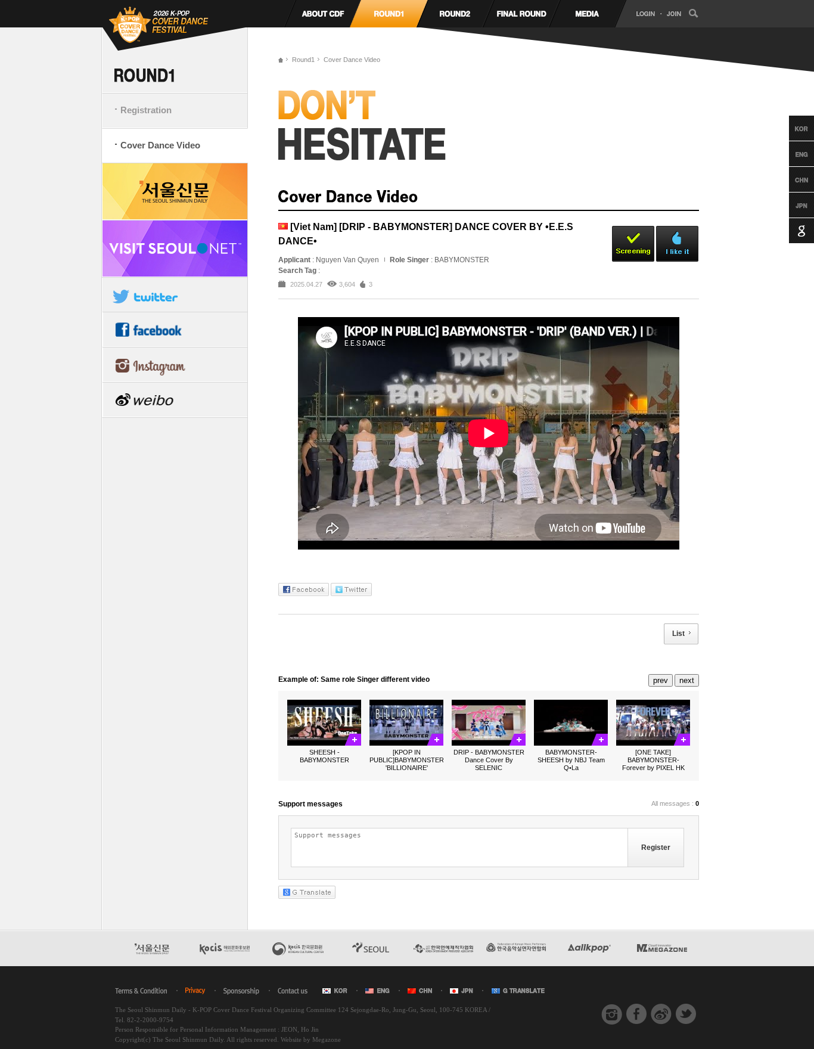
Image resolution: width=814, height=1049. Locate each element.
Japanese (790, 205)
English (790, 153)
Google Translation (790, 230)
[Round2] (455, 13)
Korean (790, 128)
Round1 (303, 59)
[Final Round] (521, 13)
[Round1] (389, 13)
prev (660, 680)
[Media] (587, 13)
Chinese (790, 179)
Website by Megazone (311, 1039)
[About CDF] (323, 13)
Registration (146, 110)
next (686, 680)
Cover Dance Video (160, 145)
